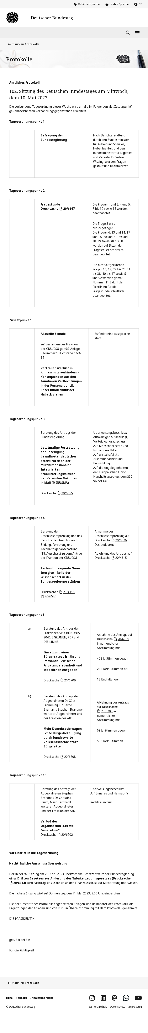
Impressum (135, 1006)
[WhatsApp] (126, 998)
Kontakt (21, 998)
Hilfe (9, 998)
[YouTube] (138, 998)
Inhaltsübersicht (41, 998)
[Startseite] (39, 17)
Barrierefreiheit (98, 1006)
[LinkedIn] (103, 998)
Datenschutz (117, 1006)
